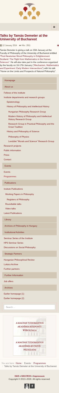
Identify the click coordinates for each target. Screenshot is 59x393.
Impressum (38, 376)
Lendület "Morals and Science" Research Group (31, 141)
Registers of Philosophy (18, 199)
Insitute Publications (13, 189)
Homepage (10, 80)
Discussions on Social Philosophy (20, 247)
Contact (7, 159)
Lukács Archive (11, 264)
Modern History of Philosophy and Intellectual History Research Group (30, 117)
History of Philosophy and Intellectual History (28, 106)
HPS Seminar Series (13, 243)
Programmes (10, 176)
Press (6, 155)
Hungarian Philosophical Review (19, 260)
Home (18, 363)
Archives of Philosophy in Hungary (21, 226)
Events (7, 172)
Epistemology (13, 102)
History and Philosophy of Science (23, 131)
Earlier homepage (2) (14, 298)
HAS (17, 376)
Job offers (8, 281)
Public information (12, 150)
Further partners (12, 269)
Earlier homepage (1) (14, 294)
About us (9, 86)
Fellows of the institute (14, 93)
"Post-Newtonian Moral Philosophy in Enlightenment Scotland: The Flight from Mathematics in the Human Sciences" (25, 59)
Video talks (10, 208)
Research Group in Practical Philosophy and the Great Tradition (31, 125)
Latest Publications (13, 213)
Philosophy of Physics (18, 136)
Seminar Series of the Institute (18, 238)
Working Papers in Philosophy (19, 194)
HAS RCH (26, 376)
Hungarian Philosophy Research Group (27, 111)
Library (8, 219)
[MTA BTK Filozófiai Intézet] (29, 11)
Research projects (12, 146)
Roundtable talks (13, 204)
